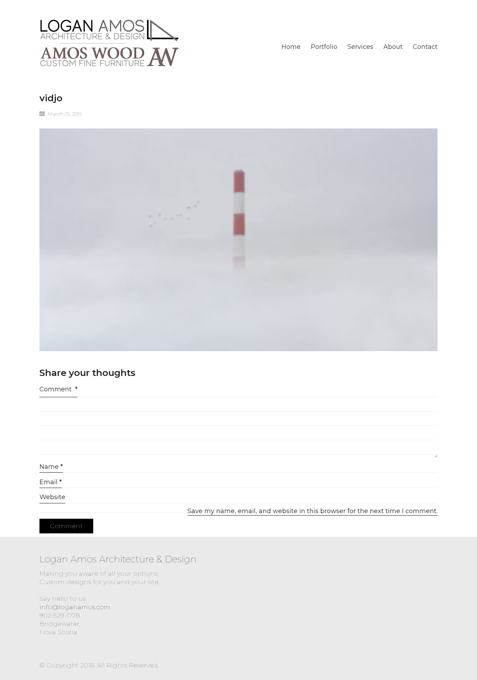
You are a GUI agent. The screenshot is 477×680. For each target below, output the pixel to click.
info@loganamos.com (74, 607)
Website (52, 497)
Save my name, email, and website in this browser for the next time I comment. (313, 511)
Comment (58, 389)
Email (50, 482)
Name (51, 467)
